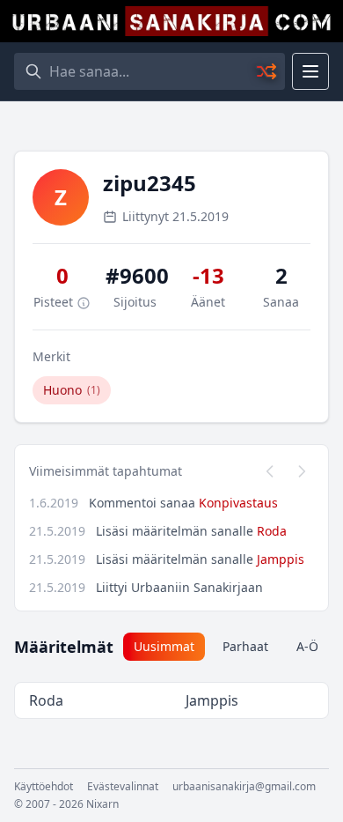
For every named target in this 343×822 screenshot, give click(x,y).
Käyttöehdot (43, 787)
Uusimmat (164, 646)
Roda (272, 530)
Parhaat (245, 646)
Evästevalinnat (122, 787)
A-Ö (307, 646)
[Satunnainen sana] (267, 71)
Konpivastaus (238, 502)
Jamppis (280, 559)
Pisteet (55, 301)
